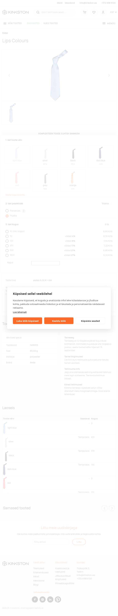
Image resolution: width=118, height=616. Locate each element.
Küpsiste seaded (90, 320)
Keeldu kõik (59, 320)
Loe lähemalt (20, 312)
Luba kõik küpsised (27, 320)
